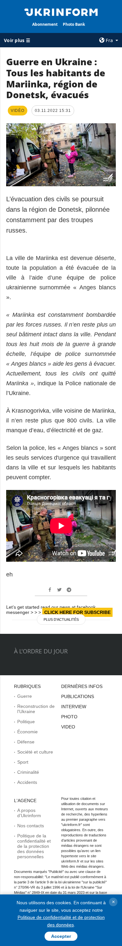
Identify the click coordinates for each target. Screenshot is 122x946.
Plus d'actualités (61, 619)
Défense (25, 741)
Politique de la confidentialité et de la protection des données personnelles (34, 846)
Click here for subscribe (77, 612)
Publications (77, 696)
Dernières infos (81, 686)
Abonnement (45, 24)
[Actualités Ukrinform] (61, 11)
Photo (69, 716)
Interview (73, 706)
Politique (26, 721)
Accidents (27, 782)
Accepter (61, 936)
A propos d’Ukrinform (29, 813)
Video (68, 726)
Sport (22, 762)
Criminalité (28, 772)
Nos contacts (30, 825)
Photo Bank (74, 24)
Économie (27, 731)
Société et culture (35, 752)
